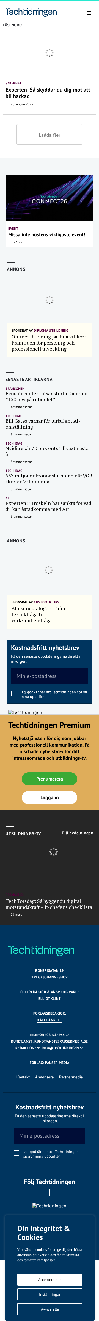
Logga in (49, 797)
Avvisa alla (50, 1309)
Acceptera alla (50, 1279)
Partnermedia (71, 1077)
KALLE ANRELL (49, 1020)
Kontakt (23, 1077)
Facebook (41, 1192)
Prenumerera (49, 779)
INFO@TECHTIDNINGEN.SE (62, 1048)
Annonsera (44, 1077)
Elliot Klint (49, 998)
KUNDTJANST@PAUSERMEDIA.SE (61, 1041)
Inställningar (50, 1294)
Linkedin (57, 1192)
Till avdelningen (78, 832)
